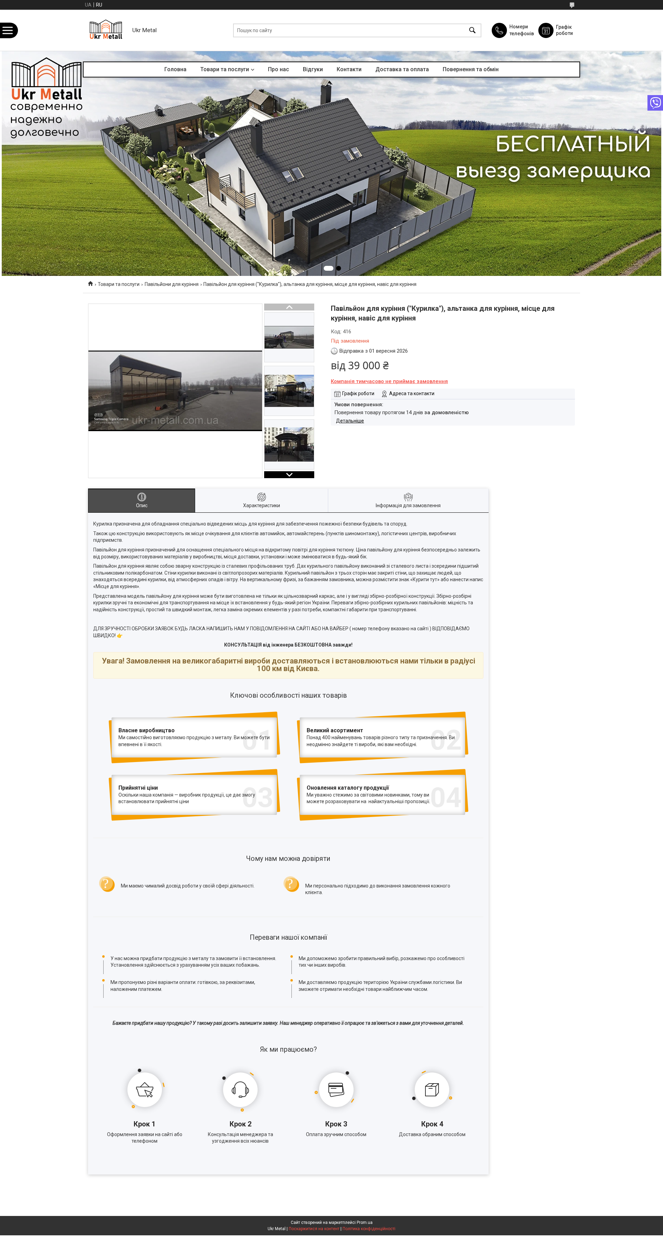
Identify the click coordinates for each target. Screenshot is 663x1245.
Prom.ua (365, 1222)
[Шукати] (472, 30)
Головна (175, 69)
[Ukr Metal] (106, 30)
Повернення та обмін (471, 69)
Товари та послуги (224, 69)
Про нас (278, 69)
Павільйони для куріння (172, 284)
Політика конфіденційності (369, 1228)
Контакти (349, 69)
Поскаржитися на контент (314, 1228)
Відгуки (313, 69)
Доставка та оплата (402, 69)
